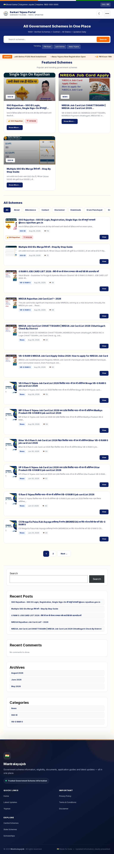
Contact (45, 210)
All (7, 210)
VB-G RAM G (17, 722)
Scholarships (9, 836)
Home (6, 796)
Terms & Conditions (67, 802)
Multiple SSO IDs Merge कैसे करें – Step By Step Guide (46, 247)
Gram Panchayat (94, 210)
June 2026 (16, 680)
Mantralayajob (17, 849)
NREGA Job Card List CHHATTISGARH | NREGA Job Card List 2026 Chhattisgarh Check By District (84, 108)
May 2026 (16, 686)
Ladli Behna (60, 47)
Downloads (76, 210)
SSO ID (14, 715)
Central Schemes (11, 823)
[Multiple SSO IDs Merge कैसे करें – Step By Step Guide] (29, 150)
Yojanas (7, 809)
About (16, 210)
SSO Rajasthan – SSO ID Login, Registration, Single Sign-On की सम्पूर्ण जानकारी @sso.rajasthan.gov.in (26, 108)
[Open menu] (107, 13)
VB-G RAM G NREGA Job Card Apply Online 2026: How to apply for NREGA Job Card (63, 356)
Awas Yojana (74, 47)
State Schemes (10, 829)
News (13, 708)
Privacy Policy (65, 796)
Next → (64, 554)
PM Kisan (47, 47)
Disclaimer (59, 210)
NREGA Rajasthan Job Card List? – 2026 (40, 298)
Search (103, 39)
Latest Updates (10, 802)
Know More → (15, 127)
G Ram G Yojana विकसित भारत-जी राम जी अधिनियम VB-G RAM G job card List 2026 (56, 494)
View (104, 237)
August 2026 (17, 673)
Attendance (30, 210)
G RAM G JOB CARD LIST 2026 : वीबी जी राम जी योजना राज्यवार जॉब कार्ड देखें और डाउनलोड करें (59, 271)
